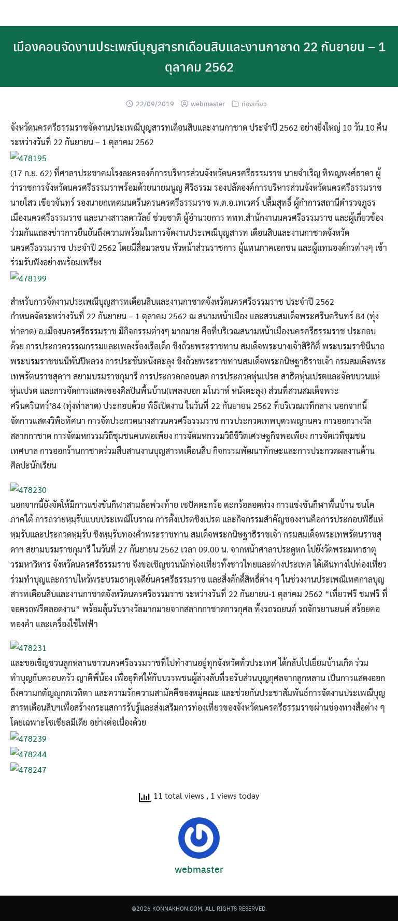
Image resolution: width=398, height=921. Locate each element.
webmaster (208, 103)
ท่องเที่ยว (254, 103)
